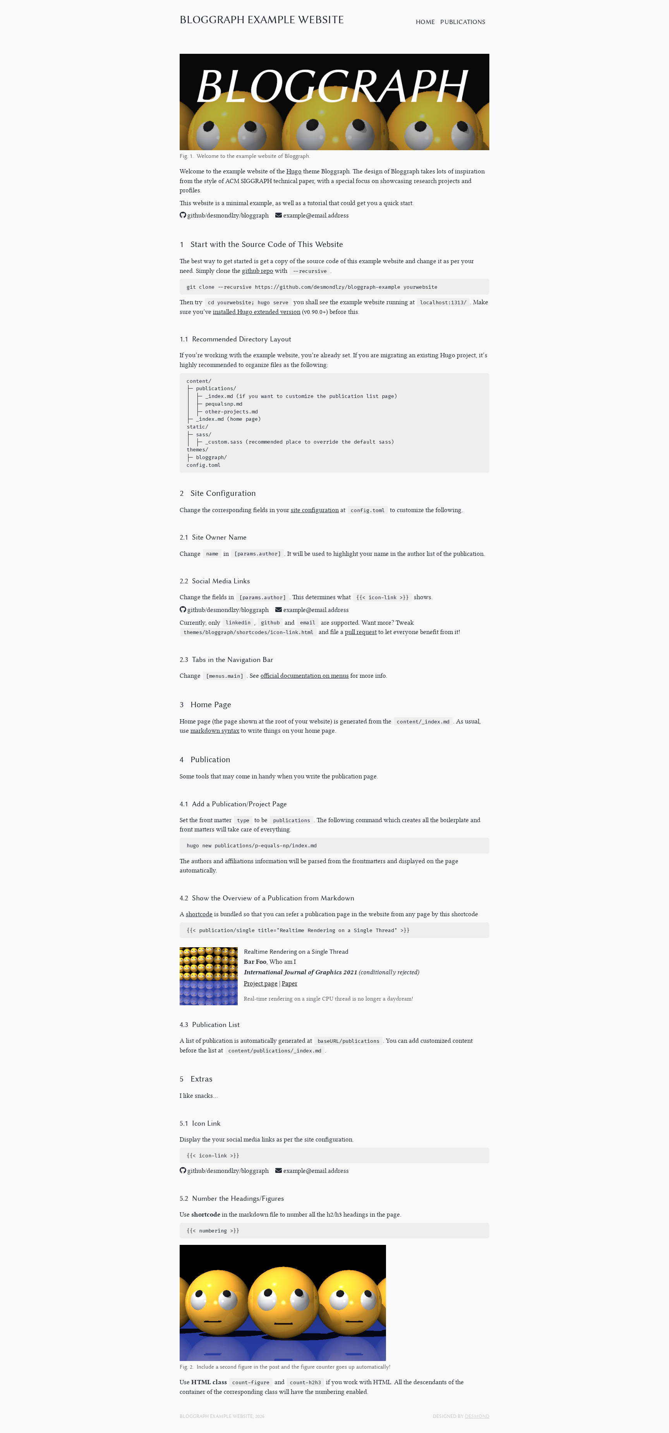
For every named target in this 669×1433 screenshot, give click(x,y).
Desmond (477, 1416)
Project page (261, 983)
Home (425, 22)
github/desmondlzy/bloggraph (227, 215)
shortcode (199, 914)
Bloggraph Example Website (262, 19)
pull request (361, 632)
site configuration (315, 510)
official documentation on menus (305, 675)
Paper (289, 983)
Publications (462, 22)
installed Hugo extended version (256, 311)
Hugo (294, 171)
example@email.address (316, 215)
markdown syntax (214, 730)
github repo (257, 270)
